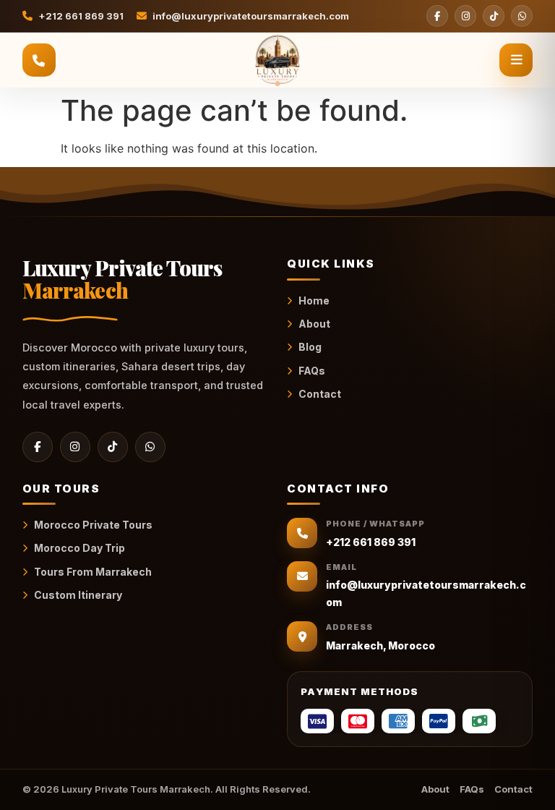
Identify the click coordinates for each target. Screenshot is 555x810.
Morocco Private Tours (93, 525)
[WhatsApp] (522, 16)
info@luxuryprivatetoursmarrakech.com (250, 16)
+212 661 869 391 (81, 16)
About (314, 323)
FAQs (311, 370)
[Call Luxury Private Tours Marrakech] (39, 60)
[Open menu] (516, 60)
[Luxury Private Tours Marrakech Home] (277, 60)
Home (314, 300)
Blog (310, 347)
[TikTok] (493, 16)
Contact (319, 394)
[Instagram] (465, 16)
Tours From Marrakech (93, 572)
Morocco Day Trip (79, 548)
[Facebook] (437, 16)
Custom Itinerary (78, 595)
